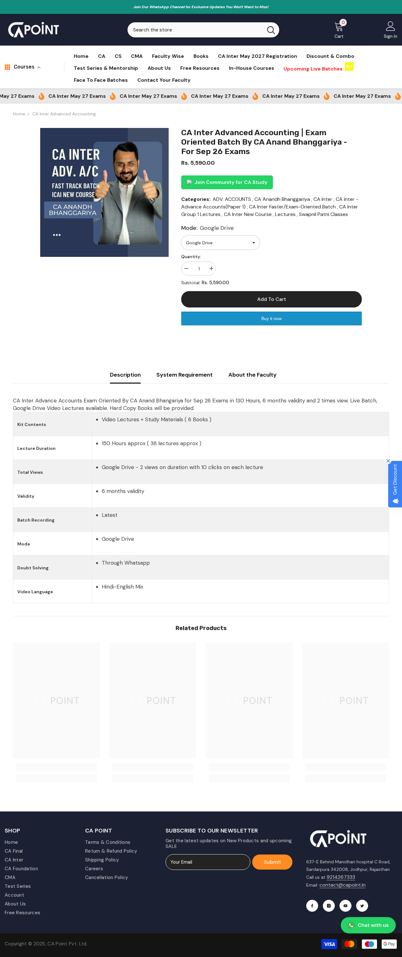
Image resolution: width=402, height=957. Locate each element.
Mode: (207, 228)
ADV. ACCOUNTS (232, 199)
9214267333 (341, 877)
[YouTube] (345, 906)
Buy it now (271, 318)
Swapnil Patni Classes (323, 214)
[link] (56, 767)
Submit (272, 862)
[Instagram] (329, 906)
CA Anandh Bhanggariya (282, 199)
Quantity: (191, 256)
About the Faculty (252, 375)
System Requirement (184, 375)
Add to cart (271, 299)
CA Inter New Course (248, 214)
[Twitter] (362, 906)
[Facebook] (312, 906)
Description (125, 375)
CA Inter (322, 199)
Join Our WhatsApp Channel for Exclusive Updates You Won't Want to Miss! (201, 6)
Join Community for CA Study (230, 182)
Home (19, 114)
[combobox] (195, 29)
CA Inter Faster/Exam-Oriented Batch (292, 206)
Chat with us (373, 925)
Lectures (285, 214)
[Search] (203, 29)
